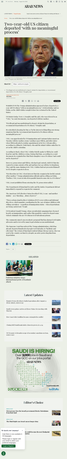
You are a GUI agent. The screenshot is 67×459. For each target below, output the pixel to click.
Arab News (10, 1)
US (13, 249)
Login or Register (8, 446)
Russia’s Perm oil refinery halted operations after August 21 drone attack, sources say (26, 302)
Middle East (9, 409)
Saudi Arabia (17, 13)
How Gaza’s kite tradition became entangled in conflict (24, 317)
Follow (58, 101)
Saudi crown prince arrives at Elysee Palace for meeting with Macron (43, 13)
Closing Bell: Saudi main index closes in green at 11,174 (24, 325)
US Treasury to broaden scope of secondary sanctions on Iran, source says (27, 334)
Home (6, 18)
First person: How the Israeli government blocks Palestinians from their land (27, 412)
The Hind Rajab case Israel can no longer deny (22, 421)
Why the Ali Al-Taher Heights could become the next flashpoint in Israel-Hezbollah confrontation (28, 433)
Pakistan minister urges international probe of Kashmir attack (18, 279)
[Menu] (2, 2)
